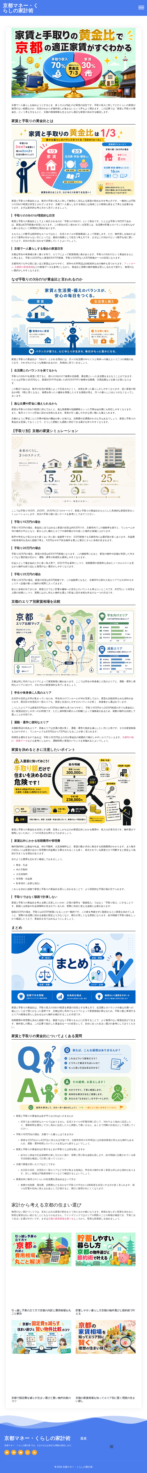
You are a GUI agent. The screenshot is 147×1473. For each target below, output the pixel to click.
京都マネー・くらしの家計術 (20, 8)
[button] (111, 1446)
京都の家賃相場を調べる (61, 1218)
